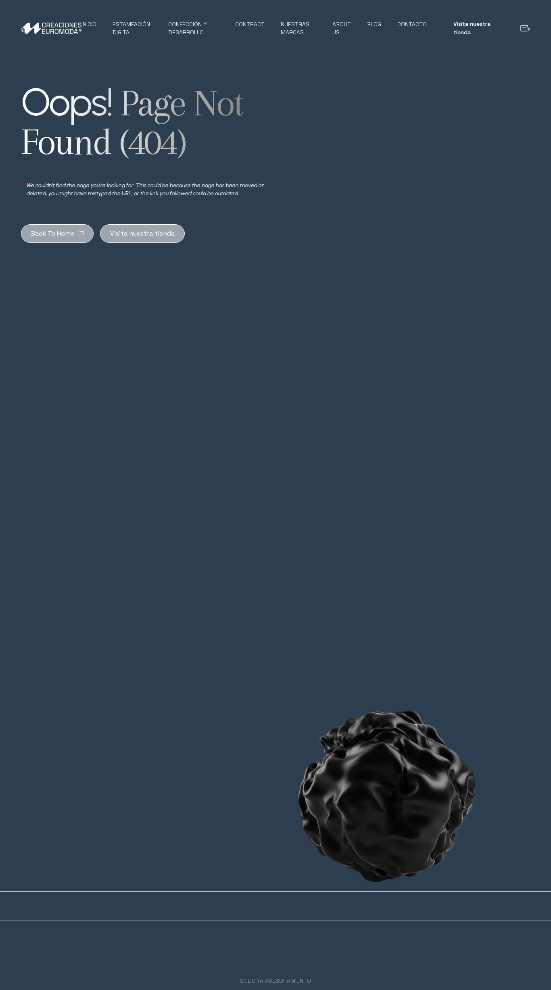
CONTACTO (412, 24)
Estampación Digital (131, 28)
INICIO (88, 24)
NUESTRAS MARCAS (295, 28)
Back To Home (52, 233)
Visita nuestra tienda (471, 28)
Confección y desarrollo (187, 28)
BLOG (374, 24)
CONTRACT (250, 24)
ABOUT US (341, 28)
